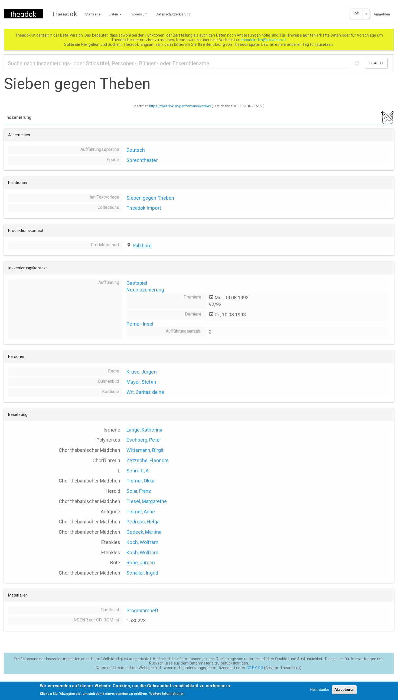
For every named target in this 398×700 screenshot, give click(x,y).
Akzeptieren (344, 690)
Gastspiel (136, 283)
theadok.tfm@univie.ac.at (264, 40)
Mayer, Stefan (141, 382)
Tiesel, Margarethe (146, 501)
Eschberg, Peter (143, 440)
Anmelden (382, 14)
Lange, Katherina (144, 430)
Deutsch (135, 150)
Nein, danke (319, 690)
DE (356, 14)
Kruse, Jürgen (141, 372)
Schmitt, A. (138, 471)
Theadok (64, 14)
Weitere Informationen (166, 693)
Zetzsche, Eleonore (147, 460)
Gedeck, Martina (143, 532)
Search (376, 63)
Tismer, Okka (140, 481)
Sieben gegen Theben (150, 198)
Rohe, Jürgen (140, 562)
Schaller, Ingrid (142, 573)
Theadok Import (143, 208)
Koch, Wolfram (142, 542)
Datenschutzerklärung (173, 14)
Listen (114, 14)
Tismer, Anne (140, 511)
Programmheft (142, 610)
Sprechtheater (142, 160)
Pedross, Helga (142, 521)
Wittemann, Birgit (145, 450)
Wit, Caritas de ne (145, 392)
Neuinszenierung (145, 290)
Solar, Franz (138, 491)
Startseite (92, 14)
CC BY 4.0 (254, 668)
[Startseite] (25, 13)
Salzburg (142, 245)
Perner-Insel (139, 324)
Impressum (139, 14)
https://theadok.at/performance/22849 (180, 106)
